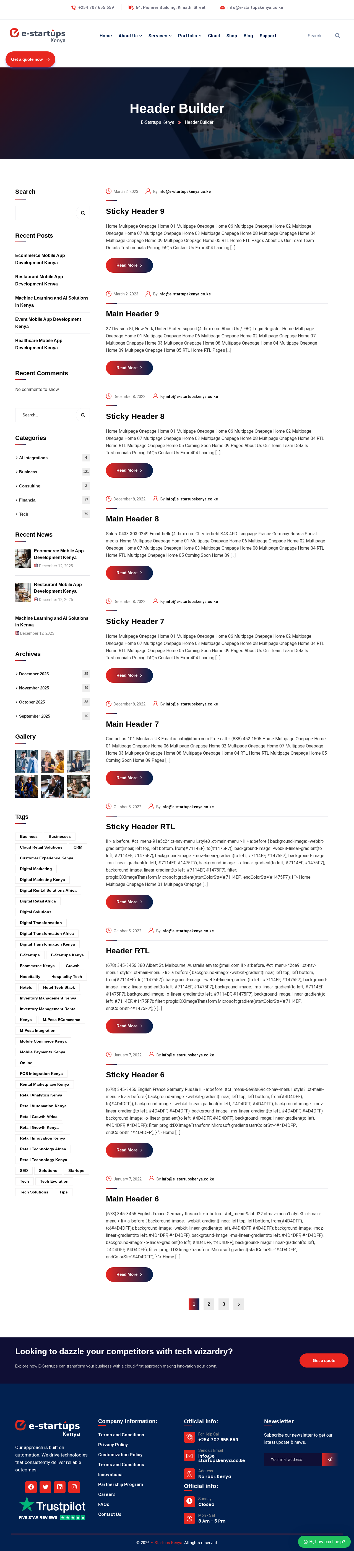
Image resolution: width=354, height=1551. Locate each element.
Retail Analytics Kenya (41, 1095)
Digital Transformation (41, 922)
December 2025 (53, 673)
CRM (78, 847)
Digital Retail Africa (38, 901)
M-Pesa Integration (38, 1030)
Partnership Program (120, 1484)
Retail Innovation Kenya (42, 1138)
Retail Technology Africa (43, 1148)
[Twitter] (45, 1487)
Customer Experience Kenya (46, 857)
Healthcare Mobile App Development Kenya (39, 344)
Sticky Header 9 (135, 211)
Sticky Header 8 (135, 416)
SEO (24, 1170)
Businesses (60, 836)
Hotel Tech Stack (59, 987)
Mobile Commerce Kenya (43, 1041)
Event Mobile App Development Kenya (48, 323)
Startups (76, 1170)
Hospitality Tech (66, 976)
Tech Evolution (54, 1181)
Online (26, 1062)
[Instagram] (74, 1487)
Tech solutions (34, 1192)
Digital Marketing (36, 868)
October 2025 (53, 701)
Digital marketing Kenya (42, 879)
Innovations (110, 1474)
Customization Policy (120, 1454)
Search (25, 191)
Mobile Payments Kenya (42, 1051)
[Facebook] (31, 1487)
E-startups (30, 954)
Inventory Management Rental (48, 1008)
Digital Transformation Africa (47, 933)
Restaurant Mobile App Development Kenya (39, 280)
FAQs (103, 1504)
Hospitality (30, 976)
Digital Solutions (35, 911)
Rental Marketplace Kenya (44, 1084)
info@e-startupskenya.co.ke (184, 191)
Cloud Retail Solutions (41, 847)
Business (54, 471)
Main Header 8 (132, 519)
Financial (53, 500)
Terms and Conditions (121, 1434)
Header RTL (128, 950)
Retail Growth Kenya (39, 1127)
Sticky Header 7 (135, 621)
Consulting (53, 486)
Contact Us (109, 1514)
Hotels (26, 987)
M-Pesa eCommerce (61, 1019)
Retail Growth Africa (39, 1116)
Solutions (48, 1170)
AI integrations (53, 457)
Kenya (26, 1019)
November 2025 (53, 687)
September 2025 (53, 715)
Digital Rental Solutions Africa (48, 890)
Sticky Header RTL (140, 826)
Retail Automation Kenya (43, 1105)
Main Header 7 (132, 724)
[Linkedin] (60, 1487)
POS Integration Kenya (41, 1073)
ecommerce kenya (37, 965)
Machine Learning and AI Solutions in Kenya (51, 301)
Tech (53, 514)
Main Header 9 (132, 313)
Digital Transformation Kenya (47, 944)
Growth (73, 965)
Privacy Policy (113, 1444)
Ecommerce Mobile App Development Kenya (40, 259)
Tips (63, 1192)
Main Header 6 (132, 1199)
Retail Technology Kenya (43, 1159)
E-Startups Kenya (157, 122)
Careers (107, 1494)
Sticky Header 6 (135, 1074)
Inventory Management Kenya (48, 998)
